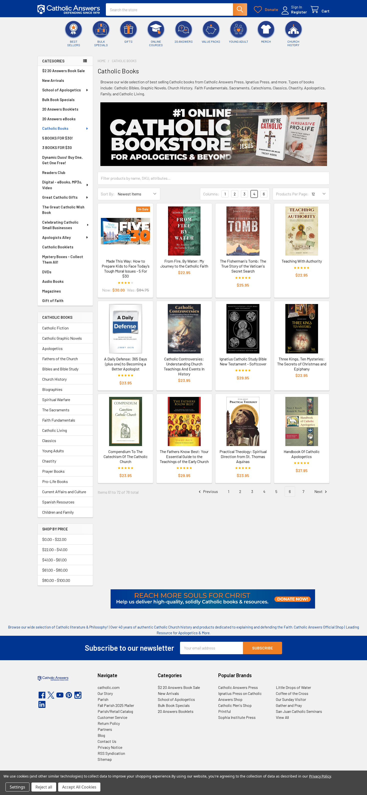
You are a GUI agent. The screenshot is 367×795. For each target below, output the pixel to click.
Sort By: (108, 193)
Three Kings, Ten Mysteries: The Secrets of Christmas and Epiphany (301, 363)
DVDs (46, 272)
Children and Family (58, 512)
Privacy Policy (320, 776)
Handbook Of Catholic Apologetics (302, 454)
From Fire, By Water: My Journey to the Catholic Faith (184, 263)
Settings (17, 787)
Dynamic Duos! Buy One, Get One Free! (62, 160)
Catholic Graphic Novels (62, 338)
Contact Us (107, 741)
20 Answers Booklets (60, 109)
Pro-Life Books (55, 481)
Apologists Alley (56, 237)
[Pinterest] (68, 695)
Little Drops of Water (293, 687)
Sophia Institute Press (237, 717)
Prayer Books (53, 471)
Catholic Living (54, 430)
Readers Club (53, 172)
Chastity (49, 461)
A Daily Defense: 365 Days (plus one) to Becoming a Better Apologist (125, 363)
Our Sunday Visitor (291, 699)
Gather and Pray (289, 705)
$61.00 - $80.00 (55, 570)
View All (282, 717)
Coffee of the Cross (292, 693)
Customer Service (112, 717)
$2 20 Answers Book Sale (63, 70)
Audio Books (53, 281)
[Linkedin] (41, 704)
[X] (50, 695)
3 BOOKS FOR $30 (57, 147)
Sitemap (105, 759)
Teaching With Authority (302, 261)
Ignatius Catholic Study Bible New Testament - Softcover (243, 361)
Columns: (211, 193)
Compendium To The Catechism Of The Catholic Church (126, 456)
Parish (103, 699)
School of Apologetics (61, 90)
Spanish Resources (58, 501)
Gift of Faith (52, 300)
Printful (224, 711)
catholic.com (109, 687)
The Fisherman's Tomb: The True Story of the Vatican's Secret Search (243, 266)
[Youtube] (59, 695)
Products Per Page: (292, 193)
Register (299, 11)
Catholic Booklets (57, 247)
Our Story (105, 693)
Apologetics (52, 348)
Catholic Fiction (55, 327)
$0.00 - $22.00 (54, 539)
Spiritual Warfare (56, 399)
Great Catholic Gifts (60, 197)
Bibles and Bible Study (60, 368)
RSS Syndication (111, 753)
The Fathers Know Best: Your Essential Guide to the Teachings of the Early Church (184, 456)
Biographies (52, 389)
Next (318, 491)
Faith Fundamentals (58, 420)
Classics (49, 440)
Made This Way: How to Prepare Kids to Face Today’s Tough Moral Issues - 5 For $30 (126, 268)
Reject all (43, 787)
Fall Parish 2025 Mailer (116, 705)
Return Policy (109, 723)
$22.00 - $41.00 (54, 549)
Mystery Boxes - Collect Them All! (62, 259)
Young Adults (53, 450)
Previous (210, 491)
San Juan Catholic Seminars (299, 711)
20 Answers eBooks (59, 119)
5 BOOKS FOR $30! (57, 138)
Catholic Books (55, 128)
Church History (54, 379)
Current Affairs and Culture (64, 491)
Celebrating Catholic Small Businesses (60, 225)
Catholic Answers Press (238, 687)
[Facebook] (41, 695)
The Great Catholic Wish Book (63, 210)
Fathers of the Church (60, 358)
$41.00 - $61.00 (54, 559)
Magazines (51, 291)
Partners (105, 729)
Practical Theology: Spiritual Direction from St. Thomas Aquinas (243, 456)
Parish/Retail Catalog (115, 711)
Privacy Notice (110, 747)
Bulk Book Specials (58, 99)
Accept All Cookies (79, 787)
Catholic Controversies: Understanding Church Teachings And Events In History (184, 366)
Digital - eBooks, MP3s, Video (62, 185)
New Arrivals (53, 80)
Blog (101, 735)
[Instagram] (77, 695)
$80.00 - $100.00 (56, 580)
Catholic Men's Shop (235, 705)
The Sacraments (55, 409)
